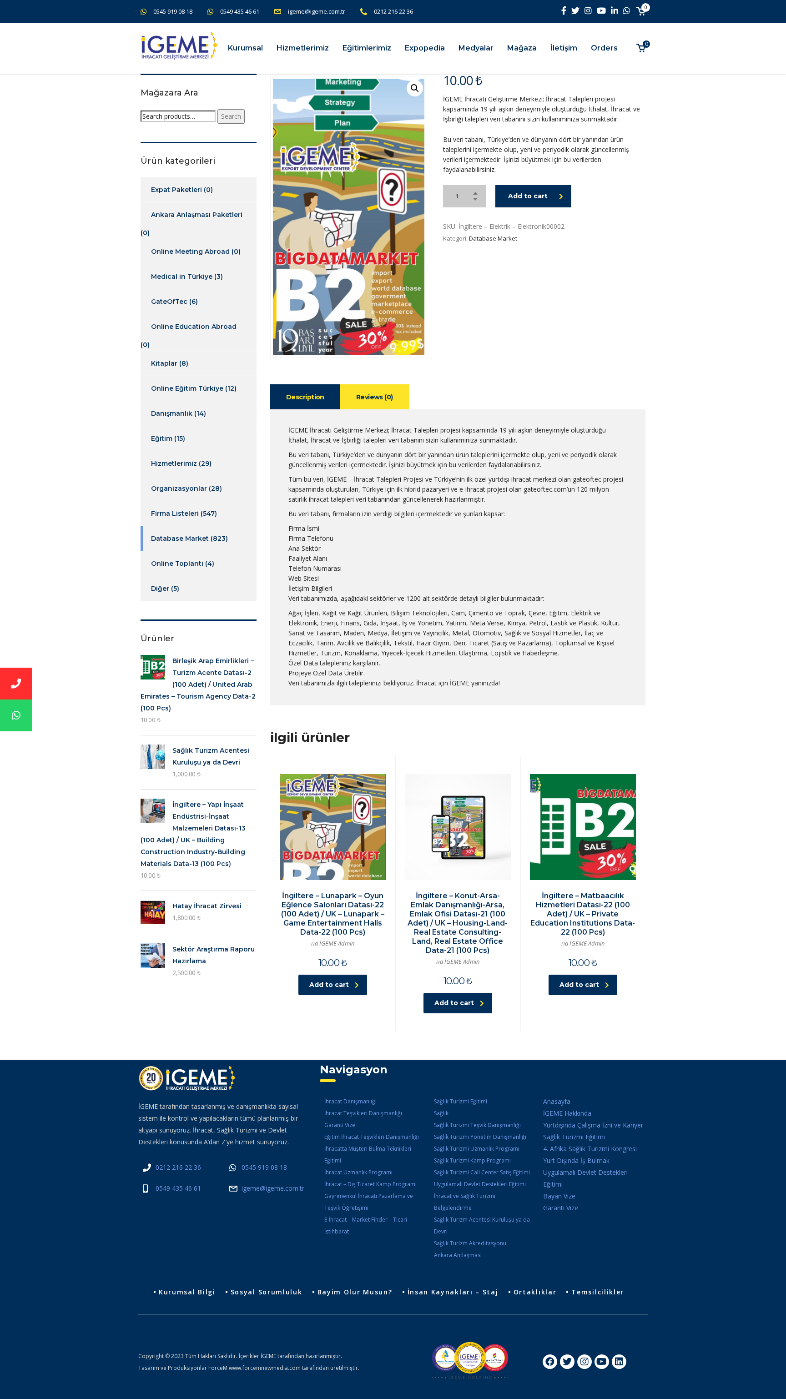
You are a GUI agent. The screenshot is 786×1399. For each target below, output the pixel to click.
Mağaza (522, 48)
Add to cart (528, 196)
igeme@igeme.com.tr (316, 11)
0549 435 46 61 (239, 11)
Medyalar (476, 48)
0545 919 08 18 (172, 11)
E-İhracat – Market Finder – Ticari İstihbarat (365, 1225)
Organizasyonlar (179, 488)
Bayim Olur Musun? (355, 1292)
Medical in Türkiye (181, 276)
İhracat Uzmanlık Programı (358, 1172)
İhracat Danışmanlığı (350, 1101)
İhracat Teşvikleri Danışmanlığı (363, 1113)
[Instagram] (584, 1361)
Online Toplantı (177, 563)
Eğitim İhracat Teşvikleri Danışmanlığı (371, 1137)
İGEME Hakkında (567, 1113)
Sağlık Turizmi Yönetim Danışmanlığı (480, 1137)
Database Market (493, 238)
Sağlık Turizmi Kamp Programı (472, 1160)
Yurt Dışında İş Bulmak (576, 1160)
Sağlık (441, 1113)
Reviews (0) (374, 397)
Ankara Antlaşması (458, 1255)
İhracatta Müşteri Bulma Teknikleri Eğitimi (367, 1154)
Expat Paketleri (176, 190)
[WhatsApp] (16, 715)
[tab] (305, 396)
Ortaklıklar (535, 1292)
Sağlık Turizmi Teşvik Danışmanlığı (477, 1125)
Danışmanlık (171, 413)
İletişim (563, 48)
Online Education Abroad (194, 326)
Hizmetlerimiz (303, 48)
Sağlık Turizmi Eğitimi (460, 1101)
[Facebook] (550, 1361)
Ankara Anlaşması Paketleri (196, 215)
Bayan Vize (559, 1196)
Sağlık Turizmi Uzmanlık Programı (476, 1148)
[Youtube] (602, 1361)
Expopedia (425, 48)
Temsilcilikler (597, 1292)
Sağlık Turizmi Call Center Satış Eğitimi (482, 1172)
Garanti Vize (339, 1125)
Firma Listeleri (175, 513)
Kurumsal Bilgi (187, 1292)
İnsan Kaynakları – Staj (453, 1292)
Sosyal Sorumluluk (266, 1292)
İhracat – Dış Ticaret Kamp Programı (370, 1184)
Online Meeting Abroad (190, 251)
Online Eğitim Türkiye (187, 388)
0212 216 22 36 (393, 11)
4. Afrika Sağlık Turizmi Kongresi (590, 1148)
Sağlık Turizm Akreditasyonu (470, 1243)
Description (305, 397)
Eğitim (161, 438)
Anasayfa (556, 1101)
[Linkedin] (619, 1361)
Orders (604, 48)
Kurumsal (245, 48)
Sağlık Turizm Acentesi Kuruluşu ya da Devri (482, 1225)
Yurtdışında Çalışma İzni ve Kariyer (593, 1125)
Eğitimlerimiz (367, 48)
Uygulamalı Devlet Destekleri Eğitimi (480, 1184)
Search (231, 116)
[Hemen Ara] (16, 684)
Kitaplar (164, 363)
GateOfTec (169, 301)
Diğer (160, 588)
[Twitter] (567, 1361)
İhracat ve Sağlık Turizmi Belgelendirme (464, 1202)
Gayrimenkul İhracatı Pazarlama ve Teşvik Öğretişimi (368, 1202)
